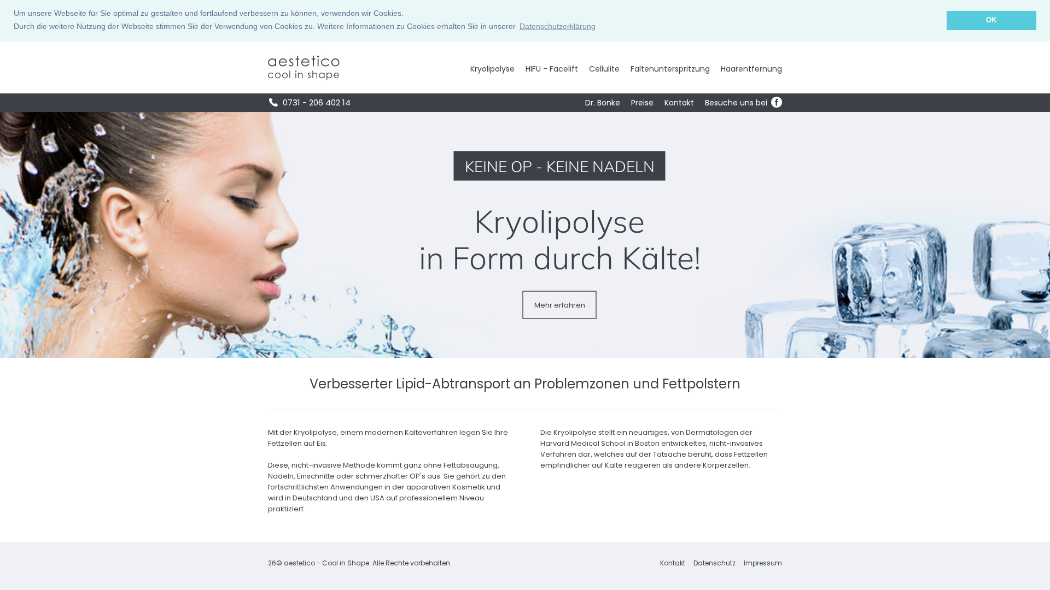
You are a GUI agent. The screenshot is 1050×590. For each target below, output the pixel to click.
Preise (642, 102)
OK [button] (991, 20)
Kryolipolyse (492, 68)
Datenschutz (714, 563)
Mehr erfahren (559, 304)
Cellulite (604, 68)
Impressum (763, 563)
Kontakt (679, 102)
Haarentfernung (751, 68)
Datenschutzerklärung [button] (558, 26)
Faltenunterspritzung (670, 68)
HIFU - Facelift (552, 68)
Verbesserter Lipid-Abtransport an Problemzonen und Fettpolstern (525, 384)
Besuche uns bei (737, 102)
